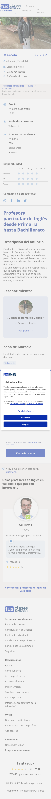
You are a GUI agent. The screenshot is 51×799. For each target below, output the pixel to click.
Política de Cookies (17, 403)
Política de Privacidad (34, 403)
